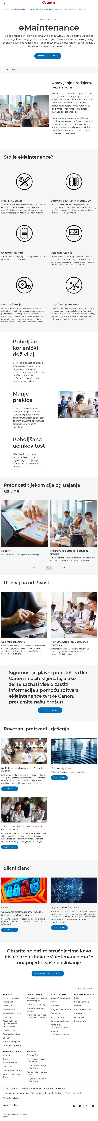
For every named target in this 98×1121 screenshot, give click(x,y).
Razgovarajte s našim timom (47, 973)
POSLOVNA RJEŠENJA (49, 20)
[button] (34, 568)
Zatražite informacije (47, 56)
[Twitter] (87, 1106)
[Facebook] (74, 1106)
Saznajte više (10, 789)
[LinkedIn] (80, 1106)
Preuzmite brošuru (50, 710)
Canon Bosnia (9, 1105)
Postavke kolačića (11, 1098)
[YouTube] (93, 1106)
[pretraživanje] (4, 3)
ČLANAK (4, 907)
